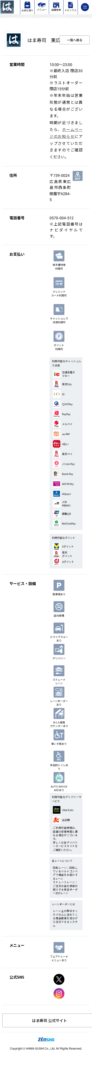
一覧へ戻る (74, 40)
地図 (78, 176)
